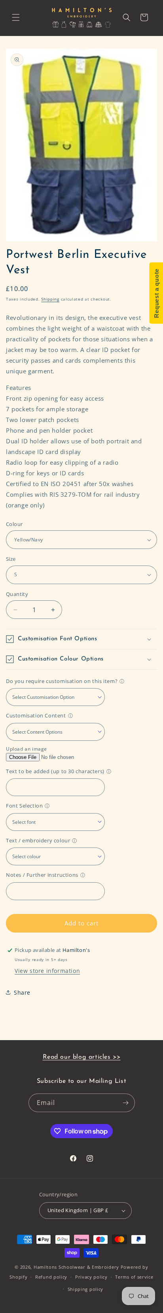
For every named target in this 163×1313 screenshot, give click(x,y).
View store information (47, 970)
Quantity (17, 594)
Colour (14, 524)
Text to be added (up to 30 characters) (55, 771)
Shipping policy (86, 1289)
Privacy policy (91, 1277)
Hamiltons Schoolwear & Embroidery (76, 1267)
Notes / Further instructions (42, 874)
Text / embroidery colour (38, 840)
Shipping (50, 299)
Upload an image (26, 748)
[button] (16, 17)
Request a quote (156, 293)
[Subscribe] (126, 1103)
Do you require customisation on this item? (62, 681)
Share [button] (22, 992)
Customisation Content (36, 715)
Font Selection (24, 805)
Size (11, 558)
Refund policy (51, 1277)
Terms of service (134, 1277)
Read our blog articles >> (82, 1057)
